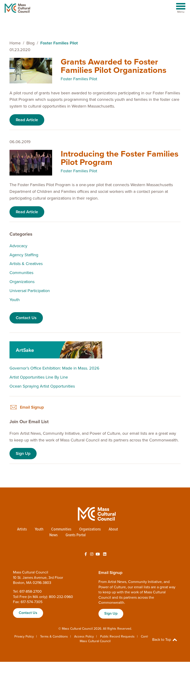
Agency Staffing (24, 254)
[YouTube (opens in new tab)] (98, 554)
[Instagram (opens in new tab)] (91, 554)
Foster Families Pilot (79, 78)
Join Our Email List (29, 422)
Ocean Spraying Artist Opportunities (42, 386)
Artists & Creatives (26, 263)
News (53, 535)
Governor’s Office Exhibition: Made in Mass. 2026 (54, 368)
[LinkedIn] (104, 554)
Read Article (27, 119)
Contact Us (26, 317)
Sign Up (23, 453)
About (113, 529)
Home (15, 43)
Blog (30, 43)
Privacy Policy (24, 636)
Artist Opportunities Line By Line (39, 377)
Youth (15, 299)
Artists (22, 529)
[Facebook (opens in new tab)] (86, 554)
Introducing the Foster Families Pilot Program (119, 158)
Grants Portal (76, 535)
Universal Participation (30, 290)
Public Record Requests (117, 636)
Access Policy (84, 636)
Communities (21, 272)
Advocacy (18, 245)
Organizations (22, 281)
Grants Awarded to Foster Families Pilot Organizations (113, 66)
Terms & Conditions (54, 636)
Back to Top (162, 639)
